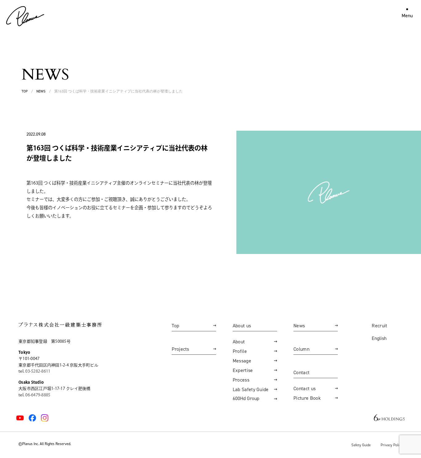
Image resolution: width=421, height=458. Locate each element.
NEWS (41, 91)
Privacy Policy (392, 445)
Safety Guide (361, 445)
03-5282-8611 (37, 371)
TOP (25, 91)
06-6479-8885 (37, 395)
